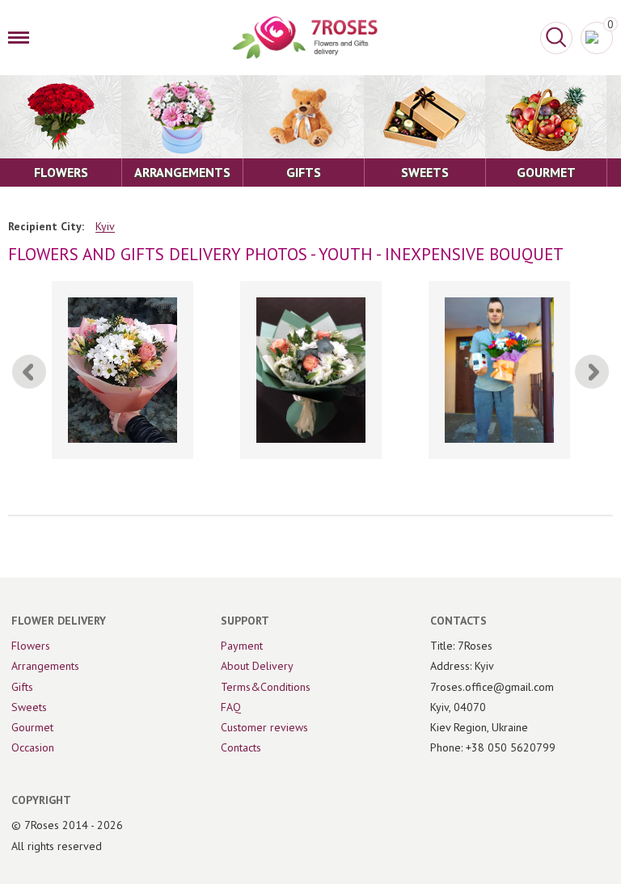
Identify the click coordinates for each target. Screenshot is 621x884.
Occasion (32, 747)
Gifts (22, 687)
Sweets (29, 707)
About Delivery (257, 666)
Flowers (30, 645)
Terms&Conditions (265, 687)
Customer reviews (264, 727)
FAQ (231, 707)
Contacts (241, 747)
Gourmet (32, 727)
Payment (242, 645)
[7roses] (305, 37)
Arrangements (45, 666)
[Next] (592, 372)
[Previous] (29, 372)
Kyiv (105, 227)
